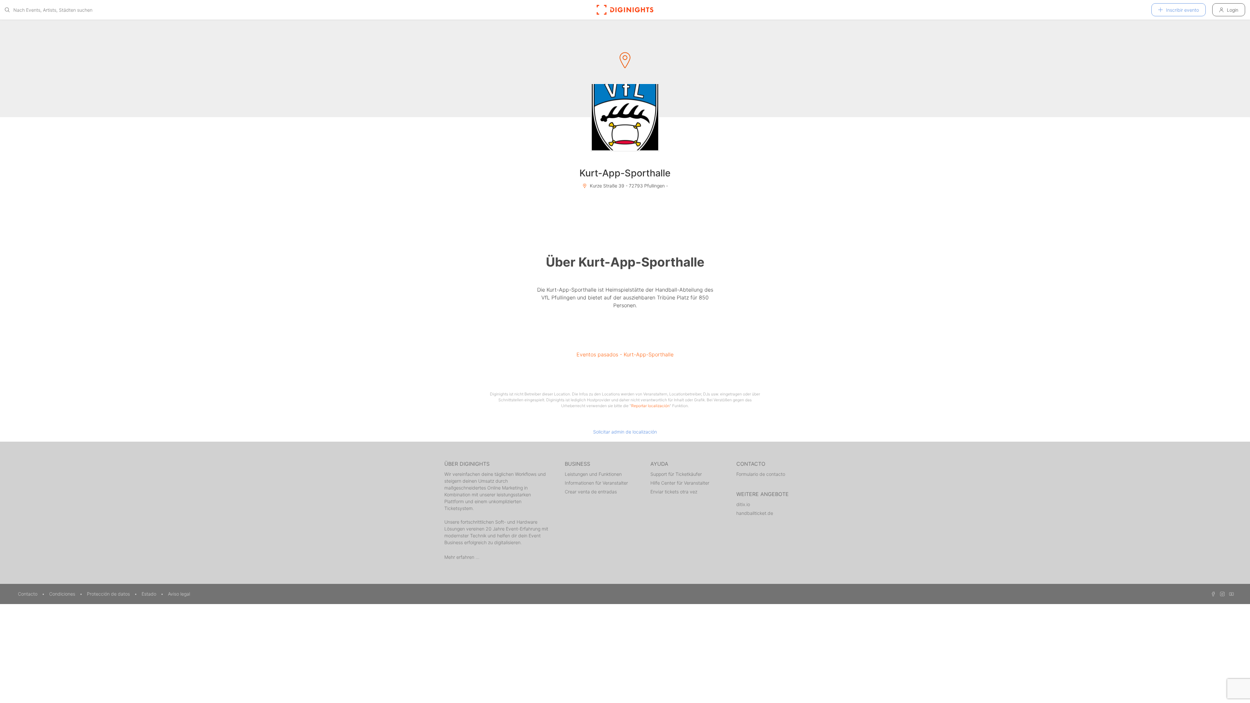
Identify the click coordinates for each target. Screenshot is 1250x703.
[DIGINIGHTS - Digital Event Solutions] (625, 10)
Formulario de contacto (760, 474)
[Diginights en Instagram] (1221, 594)
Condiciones (62, 594)
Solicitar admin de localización (625, 431)
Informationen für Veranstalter (596, 483)
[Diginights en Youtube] (1230, 594)
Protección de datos (109, 594)
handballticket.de (754, 513)
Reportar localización (650, 405)
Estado (150, 594)
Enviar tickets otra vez (673, 491)
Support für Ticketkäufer (676, 474)
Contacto (28, 594)
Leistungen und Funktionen (593, 474)
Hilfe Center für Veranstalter (679, 483)
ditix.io (743, 504)
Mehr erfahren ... (461, 557)
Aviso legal (179, 594)
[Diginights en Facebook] (1212, 594)
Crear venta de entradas (591, 491)
